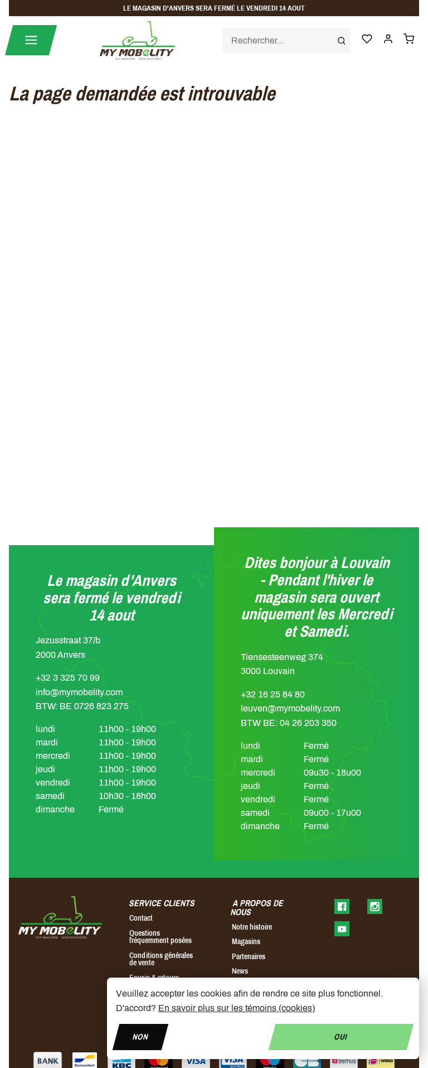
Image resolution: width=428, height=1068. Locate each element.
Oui (341, 1036)
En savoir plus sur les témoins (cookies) (236, 1008)
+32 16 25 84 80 (273, 694)
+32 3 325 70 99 (68, 677)
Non (140, 1036)
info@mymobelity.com (79, 692)
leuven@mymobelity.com (290, 708)
